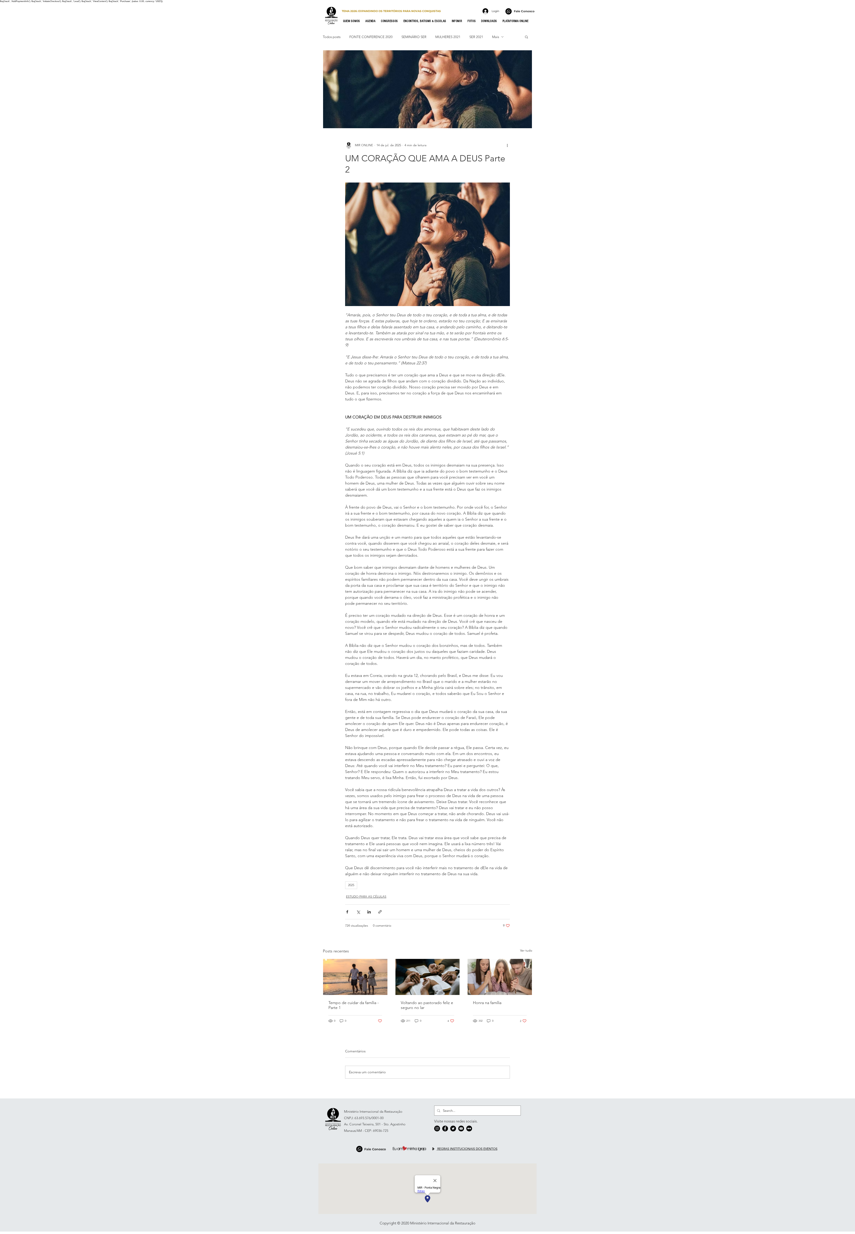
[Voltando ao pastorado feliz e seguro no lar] (427, 977)
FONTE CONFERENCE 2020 (371, 37)
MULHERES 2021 (447, 37)
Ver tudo (526, 950)
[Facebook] (445, 1128)
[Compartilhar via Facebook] (347, 912)
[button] (353, 21)
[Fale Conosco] (508, 11)
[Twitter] (453, 1128)
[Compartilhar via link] (380, 912)
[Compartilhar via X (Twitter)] (358, 912)
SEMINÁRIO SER (413, 37)
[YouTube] (461, 1128)
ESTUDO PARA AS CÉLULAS (366, 897)
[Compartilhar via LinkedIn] (369, 912)
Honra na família (487, 1002)
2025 (351, 885)
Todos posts (331, 37)
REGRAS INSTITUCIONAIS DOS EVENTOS (466, 1149)
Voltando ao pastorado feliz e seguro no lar (427, 1005)
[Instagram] (437, 1128)
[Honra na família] (500, 977)
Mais (495, 37)
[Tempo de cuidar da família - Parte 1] (355, 977)
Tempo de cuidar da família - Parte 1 (353, 1005)
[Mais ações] (507, 145)
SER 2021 (476, 37)
